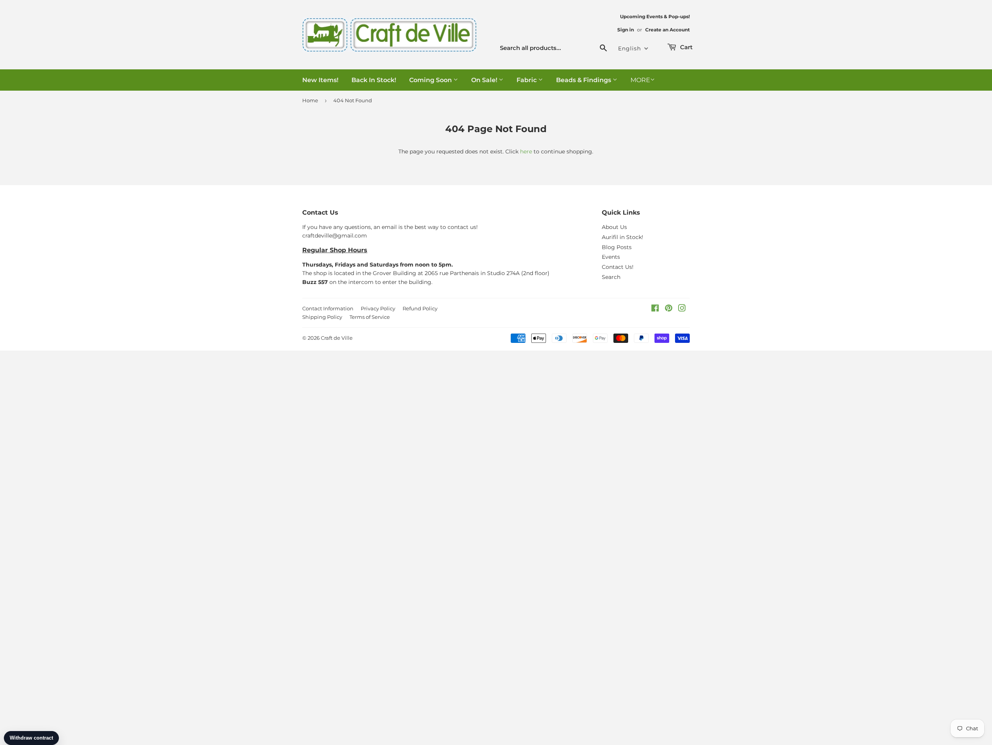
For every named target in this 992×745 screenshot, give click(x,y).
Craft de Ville (337, 338)
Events (611, 256)
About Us (614, 227)
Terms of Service (370, 317)
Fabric (527, 80)
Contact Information (327, 308)
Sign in (625, 30)
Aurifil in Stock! (622, 237)
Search (611, 277)
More (640, 80)
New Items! (320, 80)
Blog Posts (617, 247)
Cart (685, 47)
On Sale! (485, 80)
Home (310, 100)
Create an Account (667, 30)
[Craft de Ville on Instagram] (682, 309)
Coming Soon (431, 80)
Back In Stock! (373, 80)
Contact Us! (618, 266)
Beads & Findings (584, 80)
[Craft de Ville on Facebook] (655, 309)
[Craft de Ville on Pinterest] (669, 309)
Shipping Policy (322, 317)
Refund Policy (420, 308)
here (526, 151)
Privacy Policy (378, 308)
